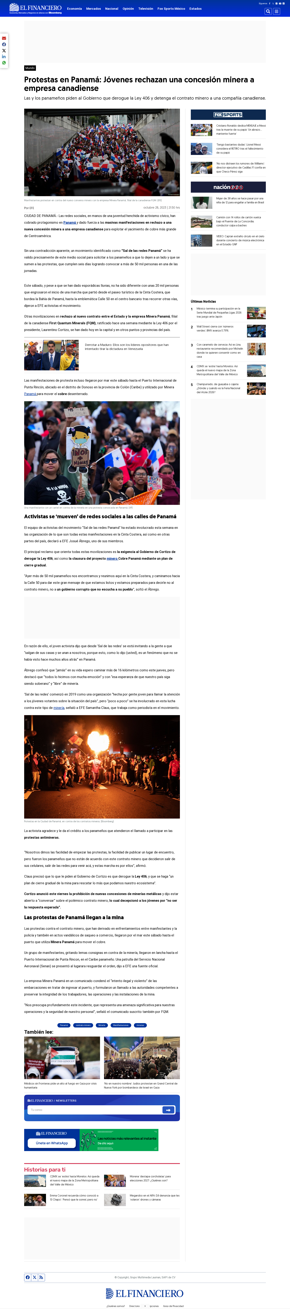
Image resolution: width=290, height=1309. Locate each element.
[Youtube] (281, 3)
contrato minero (83, 1025)
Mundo (30, 68)
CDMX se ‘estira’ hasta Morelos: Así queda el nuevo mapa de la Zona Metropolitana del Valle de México (74, 1180)
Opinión (128, 9)
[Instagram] (277, 3)
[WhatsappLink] (91, 1139)
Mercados (93, 9)
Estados (195, 9)
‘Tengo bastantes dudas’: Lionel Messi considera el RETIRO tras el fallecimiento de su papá (239, 149)
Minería (102, 1025)
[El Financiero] (35, 8)
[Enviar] (168, 1109)
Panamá (30, 394)
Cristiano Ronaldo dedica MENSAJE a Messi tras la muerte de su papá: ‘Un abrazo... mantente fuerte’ (241, 130)
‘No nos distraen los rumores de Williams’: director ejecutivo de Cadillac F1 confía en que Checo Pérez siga (241, 167)
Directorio (134, 1306)
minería (59, 708)
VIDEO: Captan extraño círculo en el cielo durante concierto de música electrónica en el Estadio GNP (240, 240)
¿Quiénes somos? (116, 1306)
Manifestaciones (121, 1025)
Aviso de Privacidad (173, 1306)
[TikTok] (284, 3)
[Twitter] (274, 3)
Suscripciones (151, 1306)
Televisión (145, 9)
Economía (74, 9)
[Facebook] (270, 3)
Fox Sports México (171, 9)
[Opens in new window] (201, 130)
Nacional (111, 9)
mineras (140, 1025)
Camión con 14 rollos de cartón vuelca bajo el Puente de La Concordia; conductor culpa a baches (238, 221)
